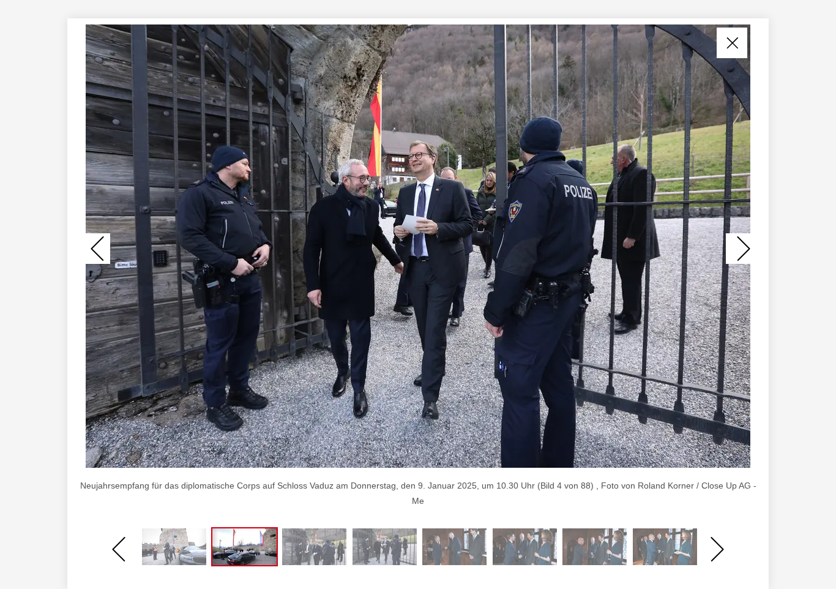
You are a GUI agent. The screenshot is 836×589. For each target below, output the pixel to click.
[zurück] (98, 248)
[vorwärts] (738, 248)
